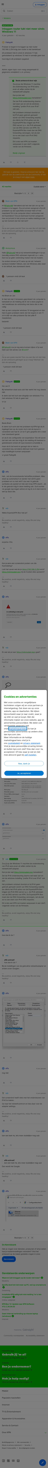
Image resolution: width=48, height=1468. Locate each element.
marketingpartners (17, 728)
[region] (24, 734)
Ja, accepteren (24, 773)
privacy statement (31, 743)
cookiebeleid (14, 743)
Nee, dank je (24, 763)
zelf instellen (30, 755)
